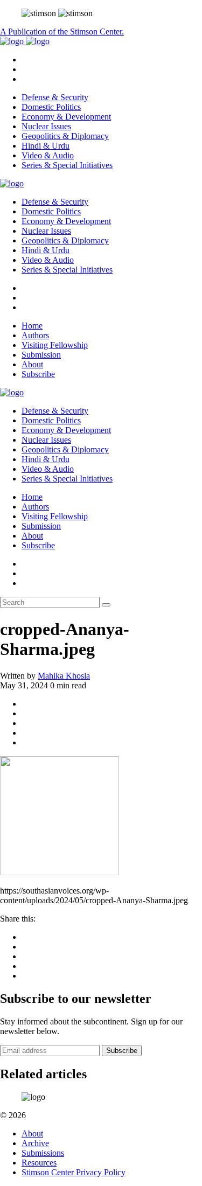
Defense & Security (55, 97)
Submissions (43, 1152)
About (32, 364)
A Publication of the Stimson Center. (62, 31)
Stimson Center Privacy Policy (74, 1172)
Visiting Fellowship (55, 345)
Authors (35, 335)
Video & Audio (48, 155)
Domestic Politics (51, 106)
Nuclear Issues (46, 126)
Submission (41, 354)
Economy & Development (66, 116)
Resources (39, 1162)
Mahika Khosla (64, 675)
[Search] (106, 604)
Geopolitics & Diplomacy (65, 136)
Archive (35, 1143)
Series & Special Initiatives (67, 165)
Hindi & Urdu (45, 145)
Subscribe (38, 374)
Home (32, 325)
